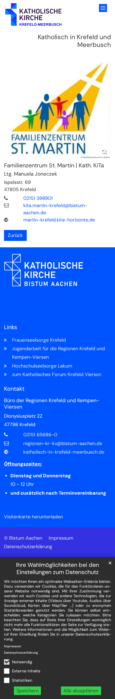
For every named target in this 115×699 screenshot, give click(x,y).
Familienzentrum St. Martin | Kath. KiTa (54, 165)
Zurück (15, 235)
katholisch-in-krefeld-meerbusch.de (63, 452)
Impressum (12, 646)
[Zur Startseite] (33, 15)
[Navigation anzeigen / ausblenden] (103, 8)
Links (10, 327)
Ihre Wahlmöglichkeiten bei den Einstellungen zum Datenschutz (57, 568)
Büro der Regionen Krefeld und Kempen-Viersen (51, 403)
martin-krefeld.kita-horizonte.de (59, 220)
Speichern (28, 691)
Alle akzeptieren (80, 691)
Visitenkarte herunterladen (33, 517)
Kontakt (14, 389)
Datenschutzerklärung (21, 652)
